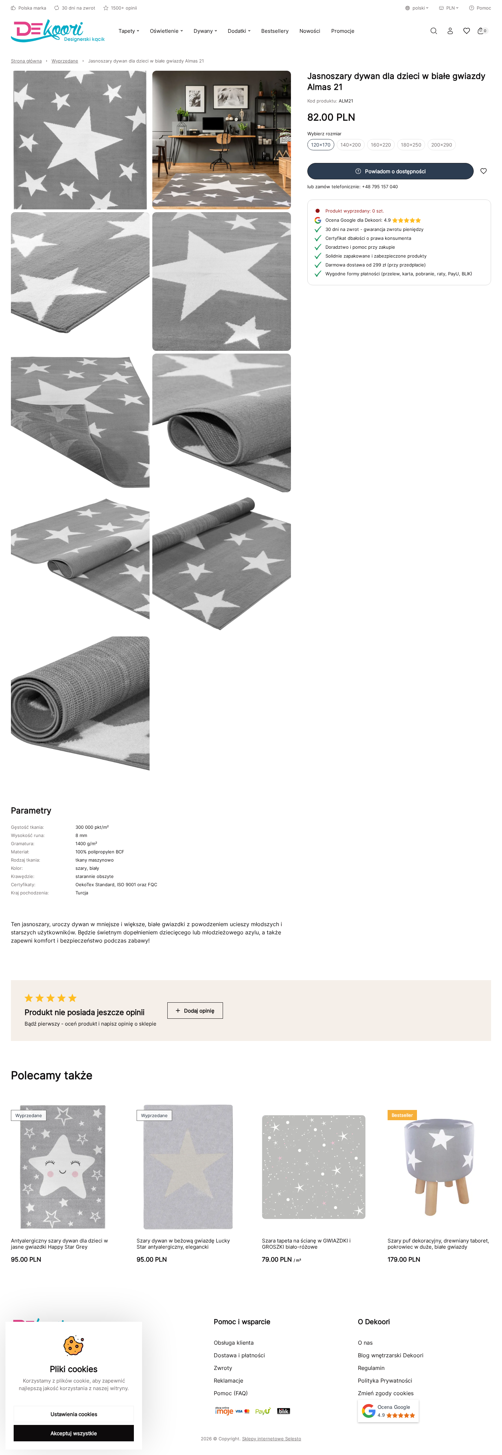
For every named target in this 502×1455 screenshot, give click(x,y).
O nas (365, 1342)
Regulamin (371, 1367)
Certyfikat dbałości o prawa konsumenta (368, 238)
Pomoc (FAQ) (231, 1393)
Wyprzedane (65, 61)
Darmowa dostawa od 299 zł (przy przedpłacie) (375, 264)
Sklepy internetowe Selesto (271, 1438)
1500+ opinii (124, 8)
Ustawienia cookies (74, 1414)
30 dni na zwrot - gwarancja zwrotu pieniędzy (374, 229)
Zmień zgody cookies (386, 1393)
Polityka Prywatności (385, 1380)
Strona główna (26, 61)
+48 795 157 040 (380, 186)
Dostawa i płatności (239, 1355)
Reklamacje (228, 1380)
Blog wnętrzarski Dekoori (390, 1355)
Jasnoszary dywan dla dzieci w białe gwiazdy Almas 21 (146, 61)
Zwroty (223, 1367)
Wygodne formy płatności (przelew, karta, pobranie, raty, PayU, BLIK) (398, 273)
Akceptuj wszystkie (74, 1433)
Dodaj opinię (199, 1010)
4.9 (358, 220)
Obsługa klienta (234, 1342)
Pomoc (484, 8)
